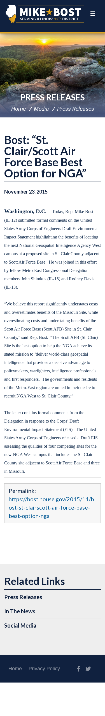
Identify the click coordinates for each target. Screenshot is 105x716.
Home (18, 108)
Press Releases (52, 97)
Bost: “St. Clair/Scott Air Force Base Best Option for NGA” (45, 156)
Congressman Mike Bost (45, 14)
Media (41, 108)
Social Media (20, 625)
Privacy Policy (44, 668)
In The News (19, 611)
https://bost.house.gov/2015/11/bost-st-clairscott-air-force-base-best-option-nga (51, 507)
